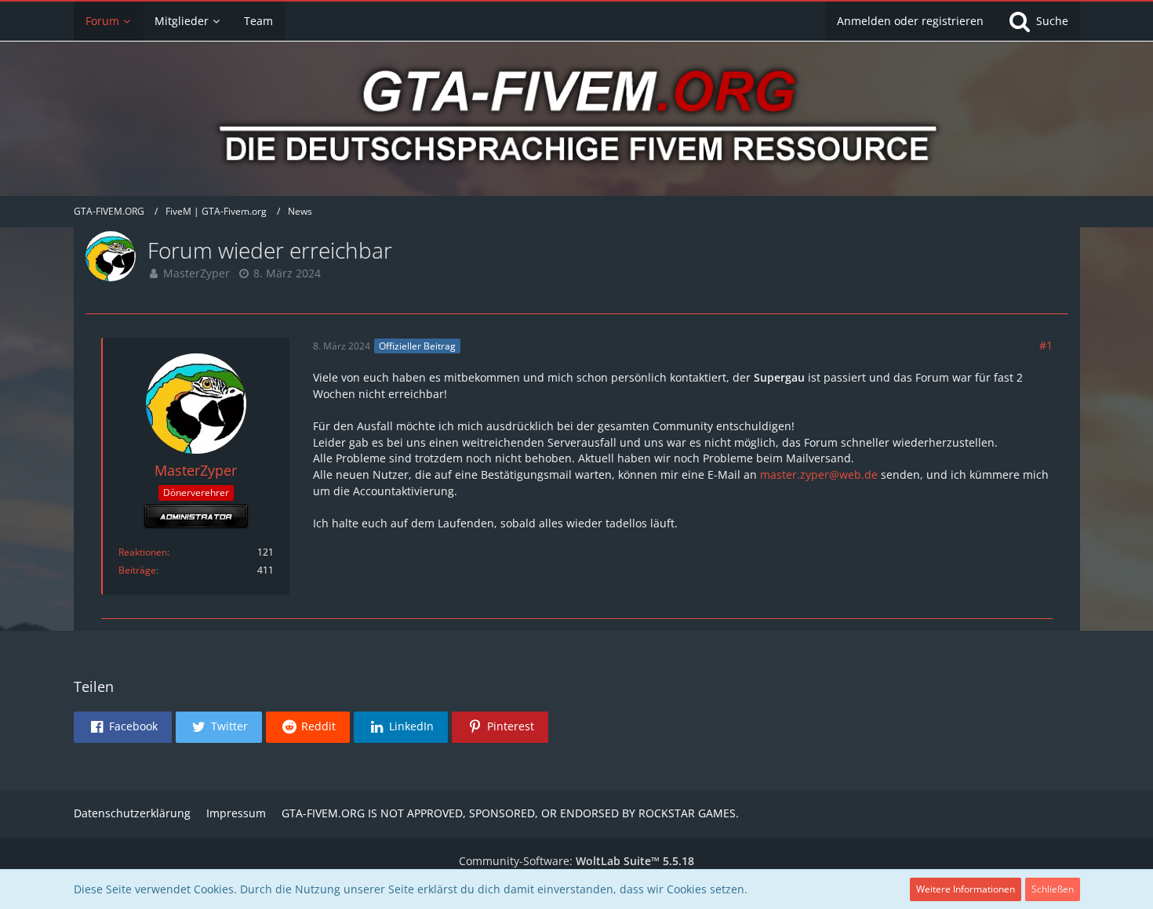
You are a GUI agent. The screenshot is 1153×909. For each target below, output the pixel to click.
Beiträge (137, 570)
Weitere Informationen (965, 889)
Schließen (1052, 889)
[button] (123, 727)
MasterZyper (196, 273)
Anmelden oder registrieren (910, 20)
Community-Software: (576, 860)
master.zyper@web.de (819, 474)
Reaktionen (142, 552)
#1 (1046, 345)
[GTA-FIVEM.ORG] (576, 120)
